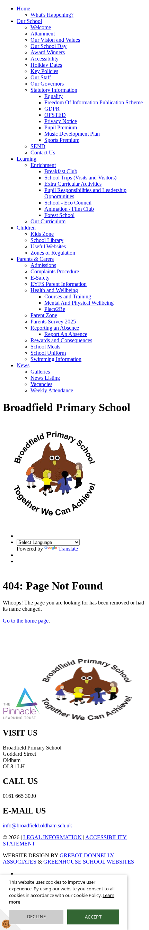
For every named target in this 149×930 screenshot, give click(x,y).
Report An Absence (65, 334)
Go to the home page (26, 621)
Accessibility (44, 59)
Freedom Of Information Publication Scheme (93, 102)
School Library (46, 240)
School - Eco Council (67, 203)
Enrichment (43, 165)
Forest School (59, 215)
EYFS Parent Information (58, 284)
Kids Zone (42, 234)
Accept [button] (93, 917)
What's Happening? (51, 15)
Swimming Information (55, 359)
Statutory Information (53, 90)
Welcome (40, 27)
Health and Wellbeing (54, 290)
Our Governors (47, 84)
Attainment (42, 34)
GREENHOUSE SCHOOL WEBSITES (88, 862)
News (23, 365)
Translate (68, 549)
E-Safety (40, 278)
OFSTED (55, 115)
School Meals (45, 347)
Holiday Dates (46, 65)
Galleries (40, 372)
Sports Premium (61, 140)
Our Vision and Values (55, 40)
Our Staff (40, 77)
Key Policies (44, 71)
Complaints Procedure (54, 271)
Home (23, 8)
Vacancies (41, 384)
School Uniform (48, 353)
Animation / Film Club (69, 209)
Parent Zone (43, 315)
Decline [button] (36, 916)
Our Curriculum (47, 221)
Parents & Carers (35, 259)
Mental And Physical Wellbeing (79, 303)
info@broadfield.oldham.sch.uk (37, 825)
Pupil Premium (60, 127)
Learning (26, 159)
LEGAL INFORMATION (52, 837)
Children (26, 228)
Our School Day (48, 46)
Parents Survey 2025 (53, 321)
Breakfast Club (60, 171)
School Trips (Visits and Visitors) (80, 178)
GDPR (52, 109)
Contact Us (42, 152)
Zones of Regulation (52, 253)
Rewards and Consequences (61, 340)
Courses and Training (67, 296)
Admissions (43, 265)
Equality (53, 96)
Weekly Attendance (51, 390)
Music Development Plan (72, 134)
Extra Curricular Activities (73, 184)
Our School (29, 21)
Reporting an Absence (54, 328)
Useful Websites (48, 246)
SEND (37, 146)
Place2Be (54, 309)
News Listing (45, 378)
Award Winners (47, 52)
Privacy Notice (60, 121)
